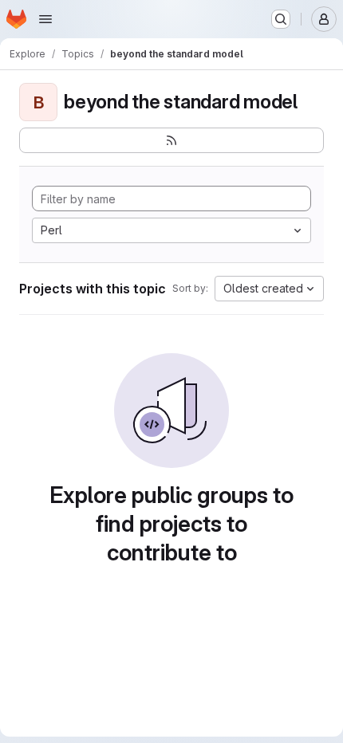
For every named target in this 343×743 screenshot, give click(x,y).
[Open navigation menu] (45, 19)
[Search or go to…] (280, 19)
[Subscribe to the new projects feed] (171, 140)
